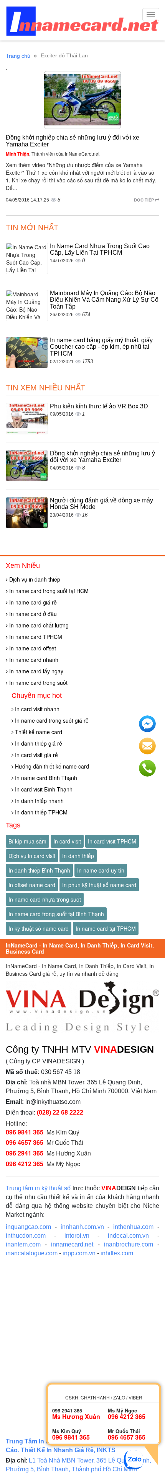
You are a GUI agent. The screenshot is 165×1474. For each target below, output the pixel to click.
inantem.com (23, 1244)
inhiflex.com (117, 1253)
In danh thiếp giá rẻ (37, 743)
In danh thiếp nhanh (38, 800)
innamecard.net (72, 1244)
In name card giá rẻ (32, 602)
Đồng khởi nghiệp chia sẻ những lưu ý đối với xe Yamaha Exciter (102, 456)
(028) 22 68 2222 (60, 1112)
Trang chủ (18, 56)
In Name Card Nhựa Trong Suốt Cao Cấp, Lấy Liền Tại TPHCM (100, 249)
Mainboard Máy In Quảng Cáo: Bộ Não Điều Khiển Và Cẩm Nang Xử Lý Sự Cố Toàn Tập (104, 300)
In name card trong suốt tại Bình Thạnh (56, 914)
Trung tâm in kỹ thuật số (38, 1188)
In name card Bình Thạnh (45, 778)
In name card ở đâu (32, 614)
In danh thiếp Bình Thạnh (39, 870)
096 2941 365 (24, 1153)
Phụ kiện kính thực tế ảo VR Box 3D (99, 406)
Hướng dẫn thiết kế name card (51, 766)
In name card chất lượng (38, 625)
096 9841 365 (24, 1132)
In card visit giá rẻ (35, 755)
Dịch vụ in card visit (31, 856)
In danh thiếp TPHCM (40, 812)
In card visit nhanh (36, 709)
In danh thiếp (78, 856)
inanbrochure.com (128, 1244)
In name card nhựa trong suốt (44, 899)
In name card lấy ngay (35, 671)
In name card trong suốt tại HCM (48, 591)
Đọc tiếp (144, 200)
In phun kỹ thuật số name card (99, 885)
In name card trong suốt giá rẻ (51, 720)
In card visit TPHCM (112, 841)
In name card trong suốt (38, 682)
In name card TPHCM (35, 636)
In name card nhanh (33, 659)
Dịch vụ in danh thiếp (34, 579)
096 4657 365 (24, 1142)
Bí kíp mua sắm (27, 841)
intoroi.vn (76, 1235)
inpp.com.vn (79, 1253)
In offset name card (31, 885)
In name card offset (32, 648)
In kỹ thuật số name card (38, 928)
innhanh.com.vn (82, 1227)
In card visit (67, 841)
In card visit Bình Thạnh (43, 789)
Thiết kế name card (37, 732)
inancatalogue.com (32, 1253)
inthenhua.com (133, 1227)
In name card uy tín (100, 870)
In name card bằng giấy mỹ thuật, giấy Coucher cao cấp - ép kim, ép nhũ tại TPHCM (101, 347)
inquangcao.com (28, 1227)
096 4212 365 (24, 1163)
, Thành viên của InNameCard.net (52, 153)
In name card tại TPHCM (106, 928)
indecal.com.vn (128, 1235)
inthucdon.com (26, 1235)
